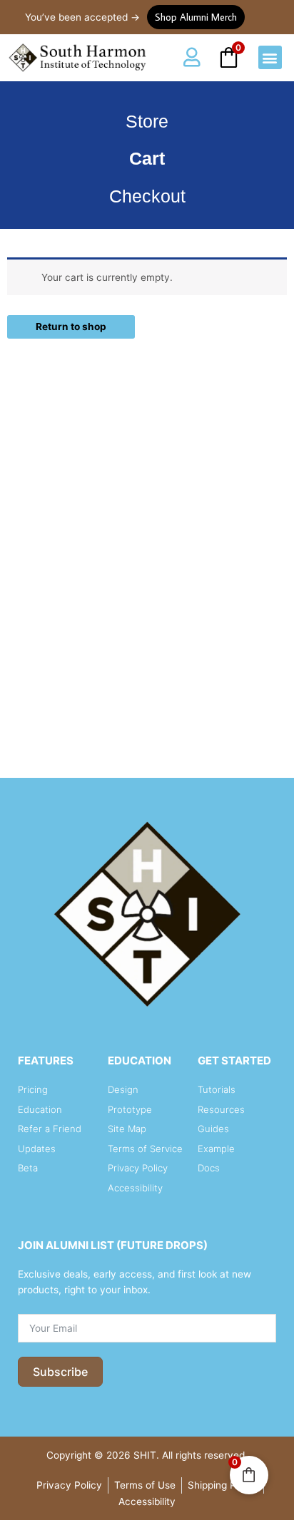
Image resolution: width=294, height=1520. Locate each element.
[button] (270, 57)
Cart (147, 158)
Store (147, 121)
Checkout (147, 196)
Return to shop (71, 326)
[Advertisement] (147, 588)
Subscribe (60, 1372)
